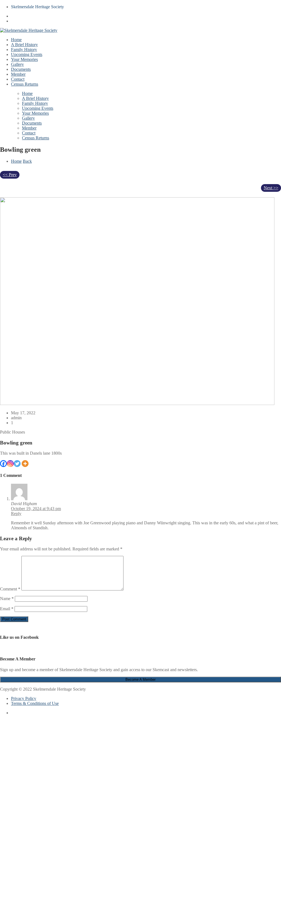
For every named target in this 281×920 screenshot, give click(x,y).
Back (27, 161)
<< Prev (10, 174)
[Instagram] (10, 463)
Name (7, 598)
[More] (25, 463)
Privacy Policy (23, 698)
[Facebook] (3, 463)
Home (16, 161)
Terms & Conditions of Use (35, 703)
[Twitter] (17, 463)
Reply (16, 513)
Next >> (271, 187)
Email (6, 608)
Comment (10, 589)
